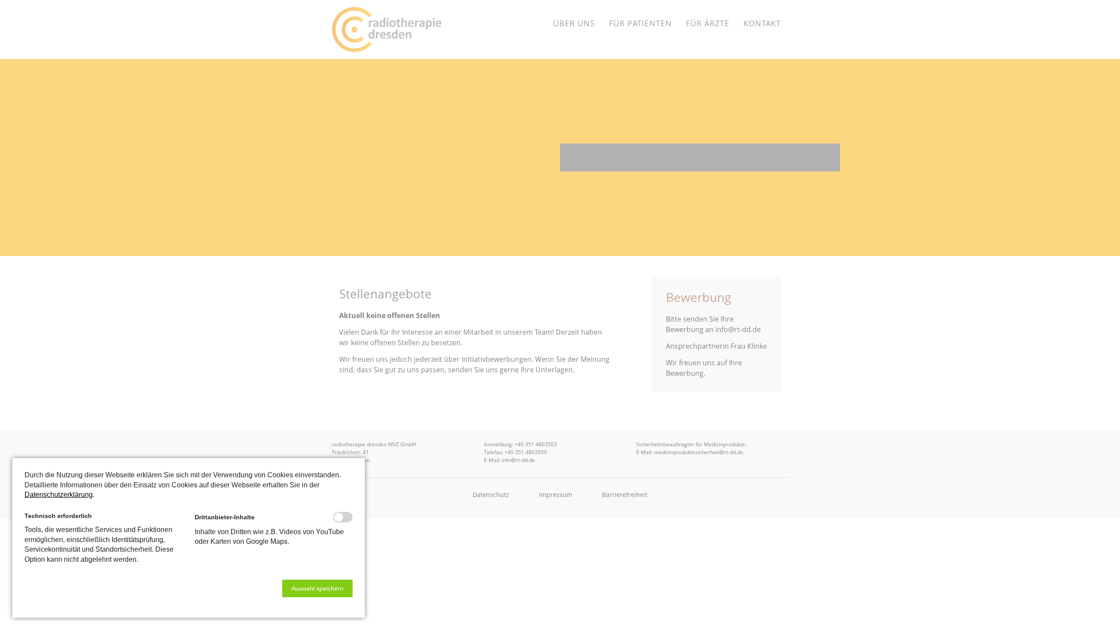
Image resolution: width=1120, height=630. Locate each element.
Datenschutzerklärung (58, 494)
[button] (317, 588)
